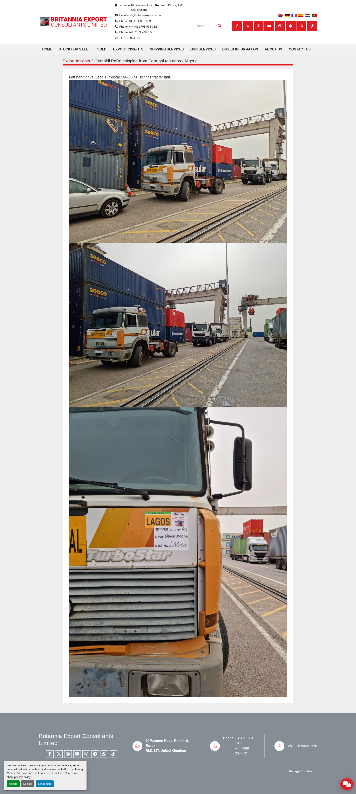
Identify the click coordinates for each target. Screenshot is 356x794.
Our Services (203, 49)
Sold (102, 49)
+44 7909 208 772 (140, 32)
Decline (27, 783)
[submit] (219, 26)
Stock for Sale (73, 49)
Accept (13, 783)
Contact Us (300, 49)
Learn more (45, 783)
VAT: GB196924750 (127, 38)
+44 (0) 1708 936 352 (143, 26)
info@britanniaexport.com (144, 15)
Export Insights (128, 49)
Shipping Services (167, 49)
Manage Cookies (300, 771)
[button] (74, 49)
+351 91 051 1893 (140, 21)
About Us (273, 49)
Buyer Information (240, 49)
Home (47, 49)
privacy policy (22, 777)
